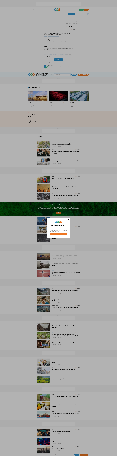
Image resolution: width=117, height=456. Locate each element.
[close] (68, 219)
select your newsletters (58, 233)
